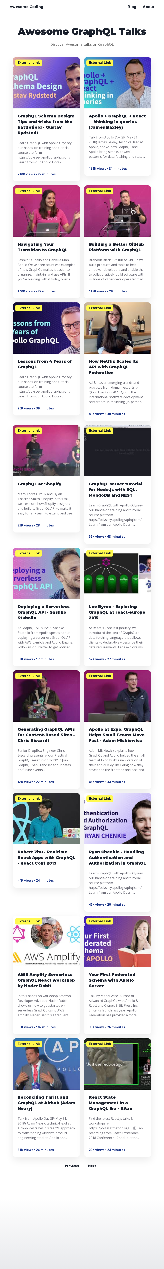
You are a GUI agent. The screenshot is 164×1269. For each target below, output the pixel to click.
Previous (72, 1166)
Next (92, 1166)
